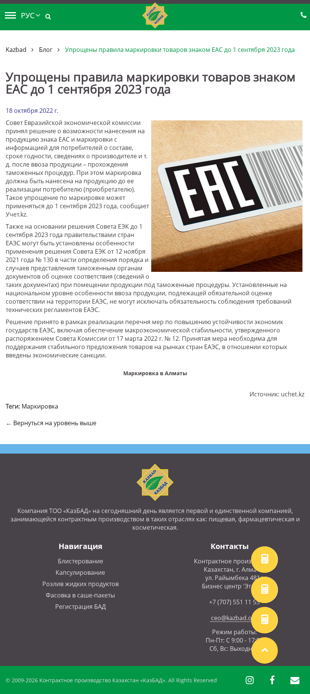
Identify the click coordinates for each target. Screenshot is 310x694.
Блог (46, 49)
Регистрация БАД (80, 606)
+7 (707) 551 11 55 (234, 602)
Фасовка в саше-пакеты (80, 595)
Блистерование (80, 561)
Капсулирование (80, 572)
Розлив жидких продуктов (80, 584)
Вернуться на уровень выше (54, 423)
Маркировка (40, 406)
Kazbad (16, 49)
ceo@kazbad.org (234, 618)
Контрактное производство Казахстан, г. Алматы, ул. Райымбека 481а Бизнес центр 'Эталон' (234, 573)
